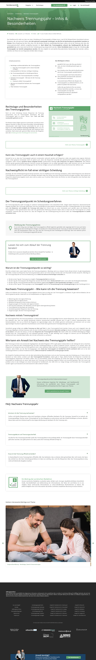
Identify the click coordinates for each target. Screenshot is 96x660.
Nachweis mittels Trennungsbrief (22, 81)
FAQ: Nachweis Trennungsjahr (19, 86)
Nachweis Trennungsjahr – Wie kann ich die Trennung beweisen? (25, 78)
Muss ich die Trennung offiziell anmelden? (22, 454)
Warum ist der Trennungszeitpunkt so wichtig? (25, 75)
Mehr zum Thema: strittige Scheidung (73, 191)
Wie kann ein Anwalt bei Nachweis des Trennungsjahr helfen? (25, 84)
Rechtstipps (39, 5)
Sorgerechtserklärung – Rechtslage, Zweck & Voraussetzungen (23, 564)
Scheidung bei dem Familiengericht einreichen (24, 133)
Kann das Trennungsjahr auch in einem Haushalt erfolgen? (26, 68)
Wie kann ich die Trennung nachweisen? (21, 413)
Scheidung (18, 13)
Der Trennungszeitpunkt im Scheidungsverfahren (24, 73)
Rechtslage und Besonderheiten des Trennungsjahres (25, 65)
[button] (48, 412)
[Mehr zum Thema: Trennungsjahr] (87, 145)
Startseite (10, 13)
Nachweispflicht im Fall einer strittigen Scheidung (24, 71)
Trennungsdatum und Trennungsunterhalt (22, 434)
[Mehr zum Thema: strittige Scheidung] (87, 191)
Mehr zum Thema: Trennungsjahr (75, 144)
